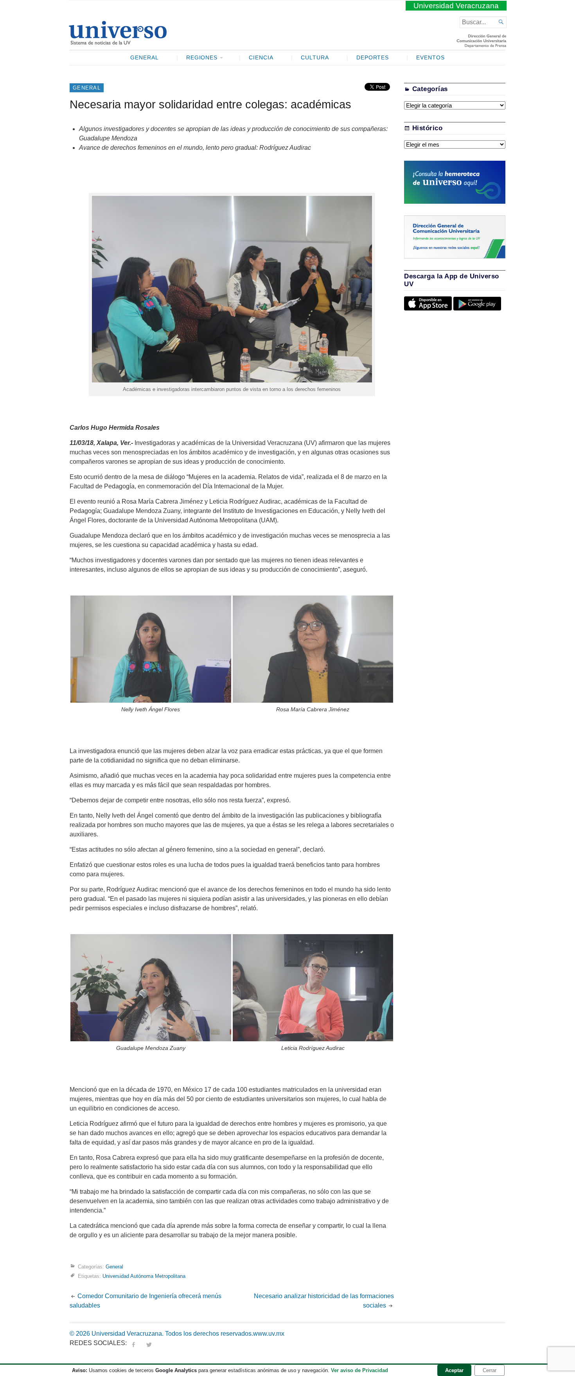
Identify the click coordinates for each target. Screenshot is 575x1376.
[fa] (133, 1343)
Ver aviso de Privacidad (359, 1370)
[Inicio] (117, 41)
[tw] (149, 1343)
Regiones (202, 58)
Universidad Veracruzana (456, 6)
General (144, 58)
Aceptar (454, 1370)
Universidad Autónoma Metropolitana (143, 1276)
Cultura (315, 58)
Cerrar (489, 1370)
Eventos (430, 58)
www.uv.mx (268, 1333)
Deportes (372, 58)
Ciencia (261, 58)
